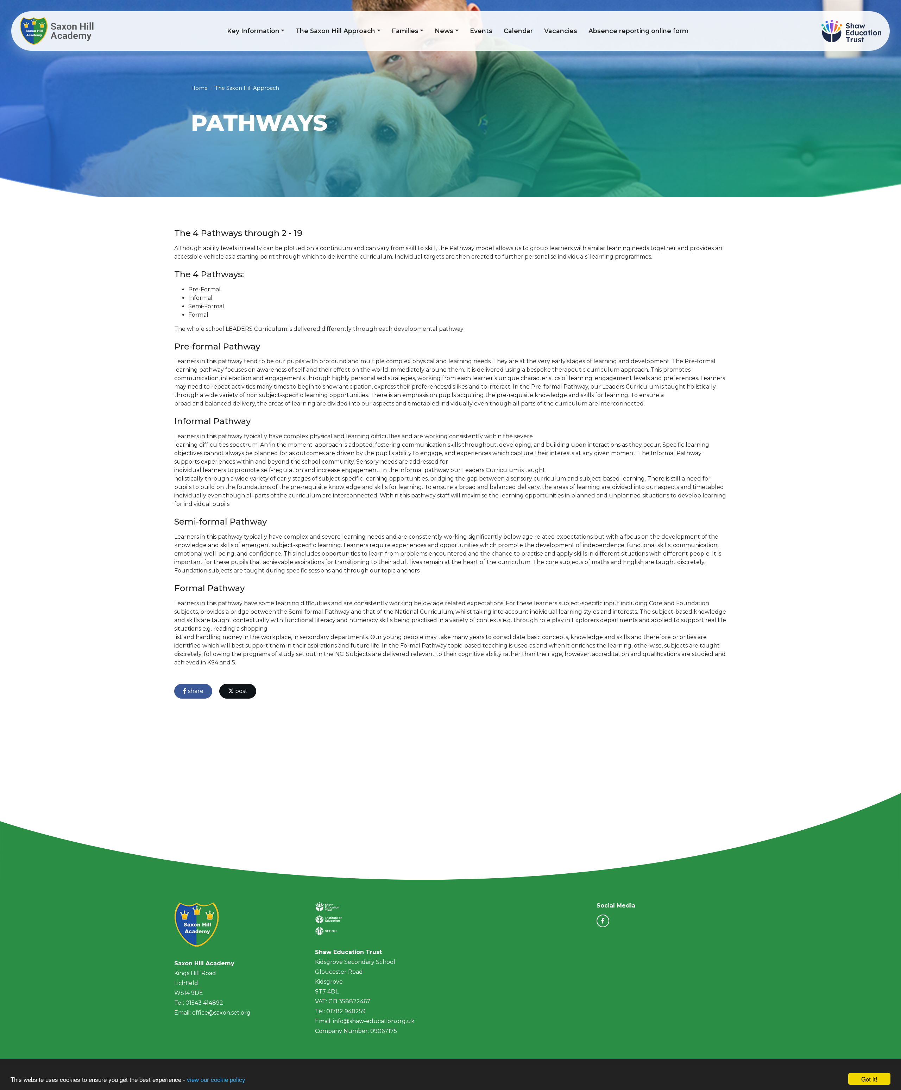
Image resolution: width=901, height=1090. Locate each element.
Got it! (869, 1078)
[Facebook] (603, 921)
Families (405, 31)
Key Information (253, 31)
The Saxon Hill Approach (335, 31)
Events (481, 31)
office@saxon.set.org (221, 1012)
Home (199, 88)
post (240, 691)
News (444, 31)
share (195, 691)
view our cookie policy (216, 1079)
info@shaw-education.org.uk (374, 1021)
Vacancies (560, 31)
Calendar (518, 31)
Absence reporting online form (638, 31)
